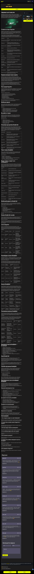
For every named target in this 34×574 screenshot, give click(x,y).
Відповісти (5, 463)
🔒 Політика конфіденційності (6, 568)
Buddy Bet (8, 563)
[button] (32, 1)
